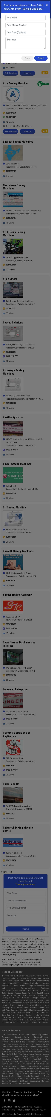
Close (27, 58)
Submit (41, 58)
